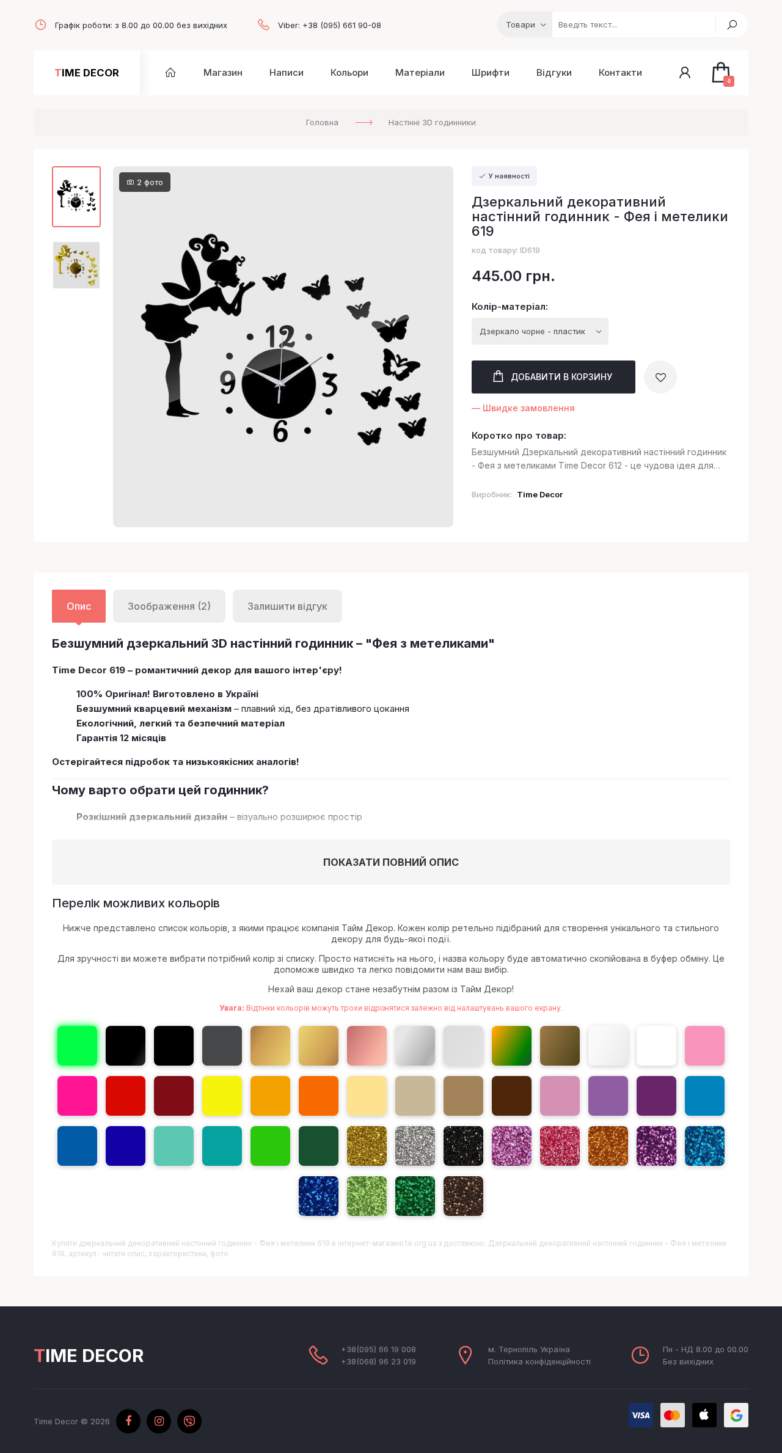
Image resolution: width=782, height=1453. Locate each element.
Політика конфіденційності (539, 1361)
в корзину (561, 376)
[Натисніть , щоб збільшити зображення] (283, 346)
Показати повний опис (391, 862)
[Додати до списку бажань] (660, 377)
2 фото (148, 182)
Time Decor (86, 73)
